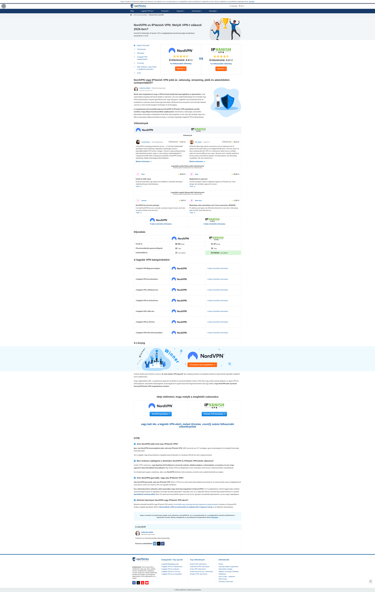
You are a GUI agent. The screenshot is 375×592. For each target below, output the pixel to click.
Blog (132, 11)
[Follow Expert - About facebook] (163, 543)
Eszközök (164, 11)
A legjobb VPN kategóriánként (142, 58)
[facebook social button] (134, 582)
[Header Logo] (138, 6)
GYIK (139, 73)
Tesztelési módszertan (226, 581)
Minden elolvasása (143, 161)
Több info (180, 68)
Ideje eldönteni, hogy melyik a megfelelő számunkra (146, 68)
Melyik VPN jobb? (143, 45)
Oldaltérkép (222, 574)
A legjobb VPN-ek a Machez (170, 569)
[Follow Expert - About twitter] (159, 543)
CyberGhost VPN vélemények (199, 566)
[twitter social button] (138, 582)
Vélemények (196, 11)
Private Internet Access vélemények (201, 571)
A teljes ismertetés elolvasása (161, 224)
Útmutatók (212, 11)
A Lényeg (140, 63)
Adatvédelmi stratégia (225, 569)
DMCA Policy (223, 579)
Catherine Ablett (145, 88)
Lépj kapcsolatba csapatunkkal (228, 566)
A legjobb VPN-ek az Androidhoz (171, 574)
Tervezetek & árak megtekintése (202, 365)
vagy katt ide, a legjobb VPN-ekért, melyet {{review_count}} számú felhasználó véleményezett (187, 425)
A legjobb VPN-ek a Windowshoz (171, 566)
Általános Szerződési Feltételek (229, 571)
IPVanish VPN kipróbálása (214, 414)
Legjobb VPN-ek (147, 11)
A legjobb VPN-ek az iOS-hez (170, 571)
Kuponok (180, 11)
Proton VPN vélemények (198, 569)
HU (242, 6)
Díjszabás (140, 53)
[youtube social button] (147, 582)
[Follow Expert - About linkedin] (155, 543)
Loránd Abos (145, 142)
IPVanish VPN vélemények (198, 574)
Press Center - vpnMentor (227, 576)
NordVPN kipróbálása (160, 414)
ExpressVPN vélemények (198, 564)
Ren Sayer (198, 142)
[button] (3, 6)
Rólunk (221, 564)
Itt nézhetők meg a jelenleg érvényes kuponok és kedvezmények (195, 504)
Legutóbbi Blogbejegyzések (170, 564)
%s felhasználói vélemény (181, 64)
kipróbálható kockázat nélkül (144, 494)
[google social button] (142, 582)
